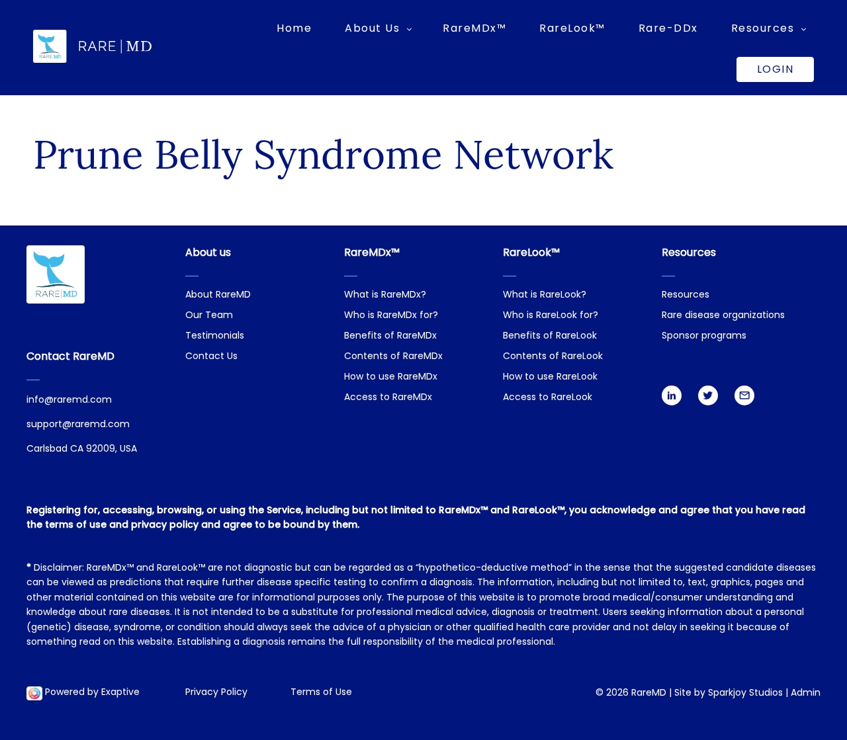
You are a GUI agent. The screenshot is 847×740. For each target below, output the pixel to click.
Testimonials (214, 336)
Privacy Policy (216, 693)
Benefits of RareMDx (390, 336)
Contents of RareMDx (393, 356)
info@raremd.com (69, 400)
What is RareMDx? (385, 295)
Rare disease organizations (723, 315)
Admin (806, 693)
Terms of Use (321, 693)
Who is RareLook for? (550, 315)
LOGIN (775, 69)
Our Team (209, 315)
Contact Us (211, 356)
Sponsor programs (704, 336)
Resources (685, 295)
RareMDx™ (474, 28)
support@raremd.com (78, 424)
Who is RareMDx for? (391, 315)
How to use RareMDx (390, 377)
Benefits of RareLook (550, 336)
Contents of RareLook (553, 356)
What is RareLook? (544, 295)
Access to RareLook (547, 397)
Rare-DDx (668, 28)
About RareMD (218, 295)
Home (294, 28)
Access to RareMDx (388, 397)
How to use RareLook (550, 377)
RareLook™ (572, 28)
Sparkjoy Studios (745, 693)
